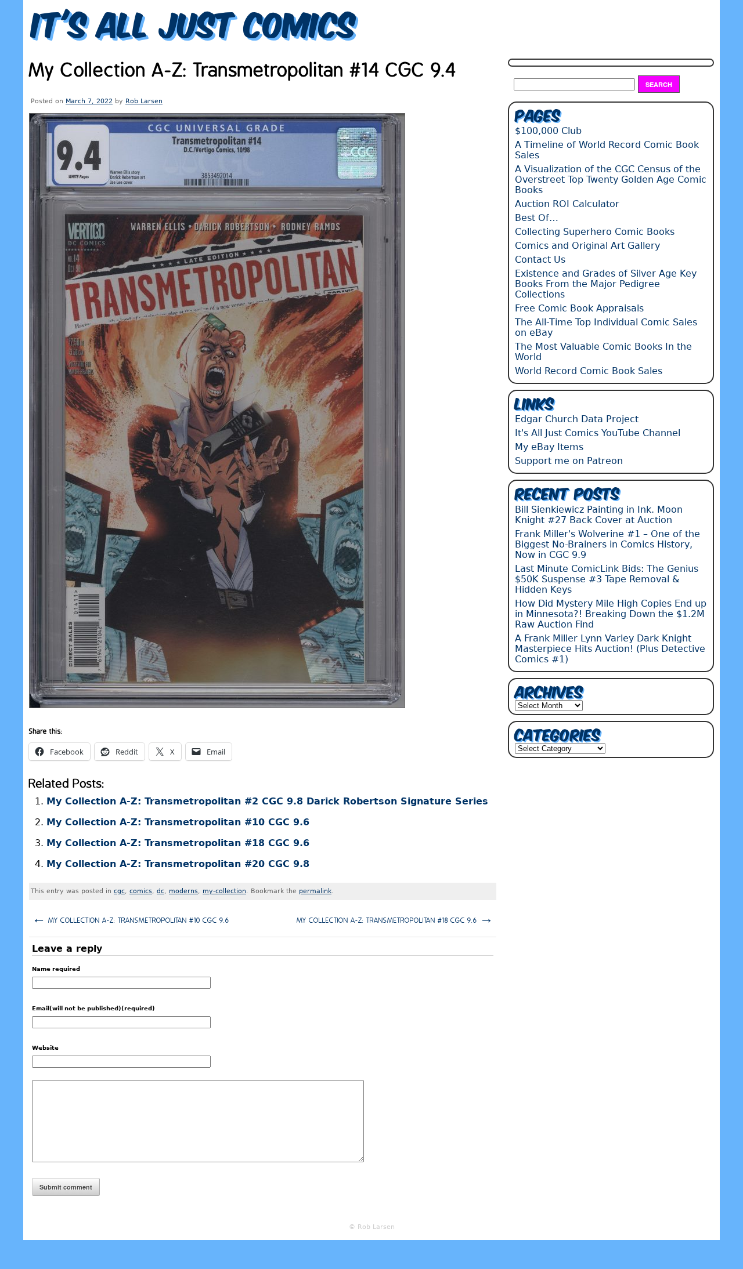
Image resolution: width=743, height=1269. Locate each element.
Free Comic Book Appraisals (579, 308)
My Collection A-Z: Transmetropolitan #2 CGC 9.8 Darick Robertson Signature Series (267, 801)
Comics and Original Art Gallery (587, 245)
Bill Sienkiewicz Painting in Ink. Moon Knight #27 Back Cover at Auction (599, 514)
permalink (315, 891)
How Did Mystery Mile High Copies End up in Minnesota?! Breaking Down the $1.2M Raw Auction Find (610, 614)
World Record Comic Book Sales (588, 370)
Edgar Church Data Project (577, 419)
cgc (119, 891)
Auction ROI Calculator (567, 203)
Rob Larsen (144, 101)
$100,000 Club (548, 130)
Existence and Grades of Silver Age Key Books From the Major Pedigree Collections (606, 284)
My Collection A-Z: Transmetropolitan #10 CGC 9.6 (177, 822)
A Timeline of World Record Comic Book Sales (607, 150)
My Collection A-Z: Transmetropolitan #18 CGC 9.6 (177, 843)
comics (140, 891)
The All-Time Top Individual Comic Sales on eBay (606, 327)
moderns (183, 891)
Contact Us (540, 259)
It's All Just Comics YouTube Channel (597, 432)
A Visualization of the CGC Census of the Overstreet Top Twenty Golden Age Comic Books (610, 179)
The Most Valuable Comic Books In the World (603, 351)
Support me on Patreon (569, 460)
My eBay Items (549, 446)
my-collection (224, 891)
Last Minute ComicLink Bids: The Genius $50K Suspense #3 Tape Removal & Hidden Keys (606, 579)
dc (160, 891)
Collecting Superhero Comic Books (595, 231)
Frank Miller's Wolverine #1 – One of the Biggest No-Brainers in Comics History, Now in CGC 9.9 (607, 544)
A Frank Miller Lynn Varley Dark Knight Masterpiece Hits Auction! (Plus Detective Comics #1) (610, 649)
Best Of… (536, 217)
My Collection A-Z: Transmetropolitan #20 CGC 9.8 (177, 863)
